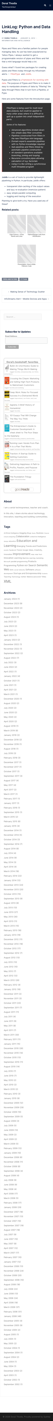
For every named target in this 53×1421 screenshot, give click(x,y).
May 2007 (8, 1243)
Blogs (29, 533)
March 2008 (9, 1198)
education (12, 541)
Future (19, 550)
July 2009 (8, 1125)
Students (45, 573)
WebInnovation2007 (34, 577)
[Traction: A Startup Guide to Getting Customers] (7, 455)
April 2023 (9, 635)
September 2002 (12, 1384)
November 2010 (11, 1053)
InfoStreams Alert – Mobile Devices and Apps (25, 299)
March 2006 (9, 1307)
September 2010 (11, 1062)
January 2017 (10, 803)
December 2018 (11, 739)
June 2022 (9, 667)
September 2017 (11, 776)
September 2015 (11, 812)
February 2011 (10, 1039)
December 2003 (11, 1371)
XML (7, 581)
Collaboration (22, 536)
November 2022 (11, 649)
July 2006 (8, 1289)
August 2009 (10, 1121)
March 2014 (9, 871)
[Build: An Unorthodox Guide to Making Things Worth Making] (7, 368)
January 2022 (10, 676)
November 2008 (11, 1162)
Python (24, 279)
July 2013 (8, 907)
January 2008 (10, 1207)
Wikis (44, 577)
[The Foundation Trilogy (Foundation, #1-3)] (7, 478)
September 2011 (11, 1007)
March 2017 (9, 794)
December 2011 (11, 994)
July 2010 (8, 1071)
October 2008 (10, 1166)
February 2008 (11, 1202)
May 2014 (8, 862)
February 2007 (10, 1257)
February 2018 (10, 757)
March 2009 (9, 1143)
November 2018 (11, 744)
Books (34, 533)
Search (32, 565)
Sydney (47, 1416)
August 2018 (10, 748)
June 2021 (8, 685)
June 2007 (9, 1239)
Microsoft (7, 561)
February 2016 (10, 807)
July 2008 (8, 1180)
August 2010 (10, 1066)
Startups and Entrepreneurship (27, 573)
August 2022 (10, 658)
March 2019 (9, 730)
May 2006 (8, 1298)
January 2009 (10, 1153)
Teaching (7, 577)
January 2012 (10, 989)
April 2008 (9, 1193)
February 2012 (10, 985)
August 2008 (10, 1175)
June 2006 (9, 1293)
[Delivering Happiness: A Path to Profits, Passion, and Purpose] (7, 466)
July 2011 (8, 1016)
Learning (18, 558)
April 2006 (9, 1302)
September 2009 (12, 1116)
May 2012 (8, 971)
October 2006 (10, 1275)
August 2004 (10, 1357)
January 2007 (10, 1262)
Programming (10, 565)
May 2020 (8, 717)
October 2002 (10, 1380)
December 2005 (11, 1321)
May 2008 (8, 1189)
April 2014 (8, 866)
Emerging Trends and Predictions (32, 546)
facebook (12, 550)
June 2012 (8, 966)
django (6, 541)
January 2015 (10, 826)
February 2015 (10, 821)
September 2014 (11, 844)
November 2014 (11, 835)
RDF (26, 565)
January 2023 (10, 640)
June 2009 (9, 1130)
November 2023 (11, 608)
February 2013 (10, 930)
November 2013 (11, 889)
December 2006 (11, 1266)
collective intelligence (38, 537)
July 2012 (8, 962)
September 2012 (11, 953)
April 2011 (8, 1030)
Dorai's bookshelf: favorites (22, 362)
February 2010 (10, 1093)
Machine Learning (28, 558)
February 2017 (10, 798)
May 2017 (8, 785)
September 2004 (12, 1352)
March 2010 (9, 1089)
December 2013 (11, 885)
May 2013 (8, 916)
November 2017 (11, 767)
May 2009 (8, 1134)
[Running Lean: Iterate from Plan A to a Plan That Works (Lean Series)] (7, 445)
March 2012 (9, 980)
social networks (19, 570)
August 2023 (10, 617)
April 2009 (9, 1139)
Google (25, 550)
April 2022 (9, 671)
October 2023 (10, 612)
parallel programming (19, 561)
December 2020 (11, 699)
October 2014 (10, 839)
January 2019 (10, 735)
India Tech (38, 554)
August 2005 (10, 1334)
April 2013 (8, 921)
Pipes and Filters (10, 279)
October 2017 (10, 771)
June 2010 (8, 1075)
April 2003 (9, 1375)
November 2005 (11, 1325)
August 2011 (9, 1012)
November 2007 (11, 1216)
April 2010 (8, 1084)
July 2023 (8, 621)
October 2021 (10, 680)
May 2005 (8, 1343)
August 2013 (10, 903)
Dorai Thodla (9, 3)
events (6, 550)
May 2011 (8, 1025)
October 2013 (10, 894)
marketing (39, 558)
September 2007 (11, 1225)
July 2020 (8, 708)
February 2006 (11, 1311)
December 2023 (11, 603)
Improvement (21, 554)
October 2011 (10, 1003)
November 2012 (11, 944)
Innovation (8, 558)
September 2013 (11, 898)
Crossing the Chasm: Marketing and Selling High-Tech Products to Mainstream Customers (24, 381)
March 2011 (9, 1035)
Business (39, 533)
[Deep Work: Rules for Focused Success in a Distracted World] (7, 394)
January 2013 (10, 935)
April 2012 (8, 975)
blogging (22, 533)
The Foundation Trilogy (20, 477)
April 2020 (9, 721)
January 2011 (10, 1044)
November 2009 (11, 1107)
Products (32, 561)
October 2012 (10, 948)
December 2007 (11, 1212)
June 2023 (9, 626)
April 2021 (8, 689)
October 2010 (10, 1057)
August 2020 (10, 703)
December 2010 (11, 1048)
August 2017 (9, 780)
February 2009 (11, 1148)
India (32, 554)
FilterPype (15, 74)
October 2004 (10, 1348)
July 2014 (8, 853)
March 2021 (9, 694)
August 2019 (10, 726)
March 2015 (9, 817)
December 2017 (11, 762)
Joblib (28, 74)
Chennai (46, 533)
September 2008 (12, 1171)
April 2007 (9, 1248)
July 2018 (8, 753)
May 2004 (8, 1366)
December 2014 (11, 830)
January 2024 (10, 599)
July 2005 (8, 1339)
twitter (23, 577)
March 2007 (9, 1252)
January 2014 (10, 880)
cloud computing (9, 537)
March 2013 (9, 926)
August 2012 (10, 957)
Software (30, 569)
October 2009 (10, 1112)
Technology (16, 577)
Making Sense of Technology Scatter (27, 291)
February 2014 (10, 876)
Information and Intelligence (16, 40)
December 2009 (11, 1103)
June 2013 (8, 912)
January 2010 (10, 1098)
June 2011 (8, 1021)
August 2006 (10, 1284)
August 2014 (10, 848)
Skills (12, 570)
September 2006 (12, 1280)
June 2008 (9, 1184)
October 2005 (10, 1330)
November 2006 (11, 1271)
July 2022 (8, 662)
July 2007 (8, 1234)
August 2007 (10, 1230)
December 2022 (11, 644)
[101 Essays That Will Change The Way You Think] (7, 417)
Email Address (11, 336)
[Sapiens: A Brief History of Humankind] (7, 407)
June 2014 (8, 857)
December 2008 (11, 1157)
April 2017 (8, 789)
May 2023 (8, 630)
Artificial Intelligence (11, 533)
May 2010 (8, 1080)
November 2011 (11, 998)
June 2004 (9, 1361)
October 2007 (10, 1221)
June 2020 (9, 712)
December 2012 (11, 939)
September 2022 (12, 653)
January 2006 (10, 1316)
